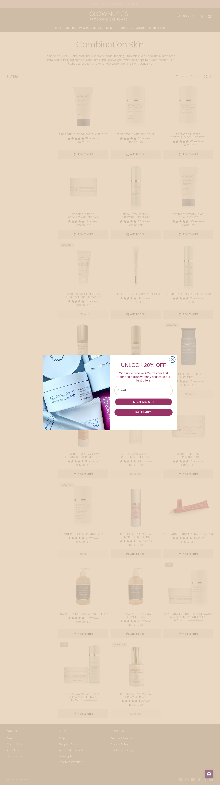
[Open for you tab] (209, 774)
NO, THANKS (143, 412)
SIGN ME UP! (143, 401)
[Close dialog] (172, 359)
